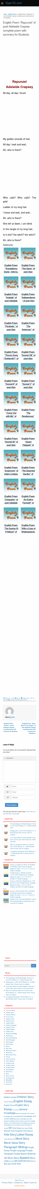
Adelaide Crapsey (15, 700)
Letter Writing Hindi (9, 1139)
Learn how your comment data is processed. (19, 813)
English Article (10, 1019)
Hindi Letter (24, 1128)
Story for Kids (10, 1076)
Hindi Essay (9, 1036)
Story (7, 1074)
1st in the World (10, 1010)
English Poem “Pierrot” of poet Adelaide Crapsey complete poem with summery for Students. (11, 727)
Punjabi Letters (10, 1065)
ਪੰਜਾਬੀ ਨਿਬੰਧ (9, 1082)
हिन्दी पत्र (33, 1161)
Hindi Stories (9, 1044)
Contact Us (18, 1183)
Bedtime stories (10, 1097)
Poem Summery (10, 1059)
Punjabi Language (18, 1150)
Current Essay (8, 1102)
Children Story (10, 1012)
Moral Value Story (11, 1055)
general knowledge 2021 (23, 1113)
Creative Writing (10, 1015)
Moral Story (9, 1053)
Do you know (9, 1017)
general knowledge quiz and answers (19, 1124)
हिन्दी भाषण (7, 1164)
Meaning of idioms (11, 1050)
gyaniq (18, 698)
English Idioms (10, 1023)
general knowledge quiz (23, 1123)
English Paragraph (11, 1025)
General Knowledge (11, 1034)
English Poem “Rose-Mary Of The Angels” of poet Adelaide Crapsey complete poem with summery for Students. (28, 728)
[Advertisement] (19, 58)
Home (5, 14)
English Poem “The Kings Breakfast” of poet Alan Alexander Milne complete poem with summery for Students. (23, 901)
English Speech (10, 1029)
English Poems (12, 14)
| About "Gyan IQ (29, 1183)
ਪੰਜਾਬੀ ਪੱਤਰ (9, 1084)
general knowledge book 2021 (23, 1119)
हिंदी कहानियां (9, 1080)
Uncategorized (10, 1078)
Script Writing (10, 1069)
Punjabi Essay (10, 1063)
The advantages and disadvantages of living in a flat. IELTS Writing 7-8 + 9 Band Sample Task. (23, 826)
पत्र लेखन (11, 1161)
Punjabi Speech (20, 1153)
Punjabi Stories (10, 1067)
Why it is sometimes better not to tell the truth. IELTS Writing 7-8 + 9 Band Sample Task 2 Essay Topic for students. (22, 846)
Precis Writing (10, 1061)
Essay (8, 1109)
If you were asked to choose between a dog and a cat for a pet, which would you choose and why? (23, 840)
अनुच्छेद (6, 1161)
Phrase (8, 1057)
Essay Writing (15, 1110)
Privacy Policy (7, 1183)
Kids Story (9, 1048)
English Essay (10, 1021)
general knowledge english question (14, 1121)
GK (10, 1127)
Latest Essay (25, 1134)
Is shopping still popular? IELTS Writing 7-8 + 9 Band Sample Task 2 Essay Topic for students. (22, 853)
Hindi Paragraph (10, 1040)
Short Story (9, 1071)
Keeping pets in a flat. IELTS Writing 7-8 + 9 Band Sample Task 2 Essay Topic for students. (23, 833)
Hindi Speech (10, 1042)
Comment (10, 758)
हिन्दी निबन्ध (27, 1161)
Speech (24, 1157)
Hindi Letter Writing (11, 1038)
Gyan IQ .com (14, 3)
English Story (10, 1031)
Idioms (8, 1046)
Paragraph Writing (15, 1147)
